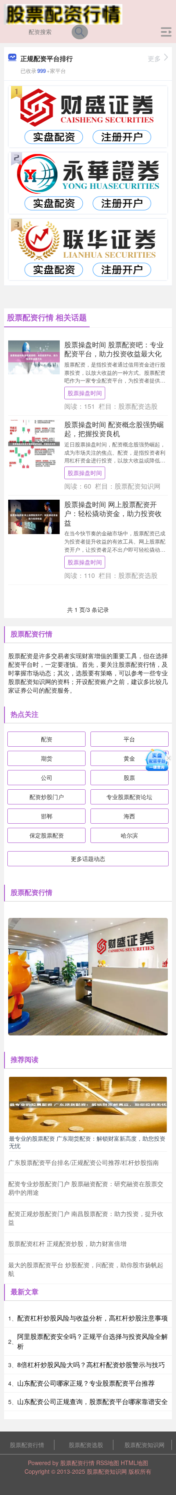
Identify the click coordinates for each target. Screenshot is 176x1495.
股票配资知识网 (144, 1445)
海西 (129, 816)
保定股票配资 (46, 835)
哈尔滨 (129, 835)
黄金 (129, 758)
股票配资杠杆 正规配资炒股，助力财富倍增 (67, 1243)
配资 (46, 739)
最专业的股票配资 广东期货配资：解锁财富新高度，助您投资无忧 (87, 1142)
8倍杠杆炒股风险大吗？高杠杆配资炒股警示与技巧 (91, 1364)
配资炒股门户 (46, 797)
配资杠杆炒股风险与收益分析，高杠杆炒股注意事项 (92, 1318)
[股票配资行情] (63, 13)
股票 (129, 777)
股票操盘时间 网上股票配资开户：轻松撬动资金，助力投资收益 (113, 513)
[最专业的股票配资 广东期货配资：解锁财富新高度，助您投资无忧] (88, 1104)
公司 (46, 777)
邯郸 (46, 816)
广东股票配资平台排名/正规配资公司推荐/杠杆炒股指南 (83, 1162)
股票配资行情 (27, 1445)
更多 (154, 58)
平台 (129, 739)
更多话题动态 (88, 858)
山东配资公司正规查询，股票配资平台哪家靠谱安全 (92, 1401)
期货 (46, 758)
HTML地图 (134, 1463)
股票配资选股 (86, 1445)
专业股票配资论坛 (129, 797)
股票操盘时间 (85, 393)
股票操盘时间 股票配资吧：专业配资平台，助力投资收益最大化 (114, 348)
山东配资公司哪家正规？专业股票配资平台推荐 (86, 1383)
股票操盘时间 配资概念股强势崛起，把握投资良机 (114, 428)
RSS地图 (107, 1463)
